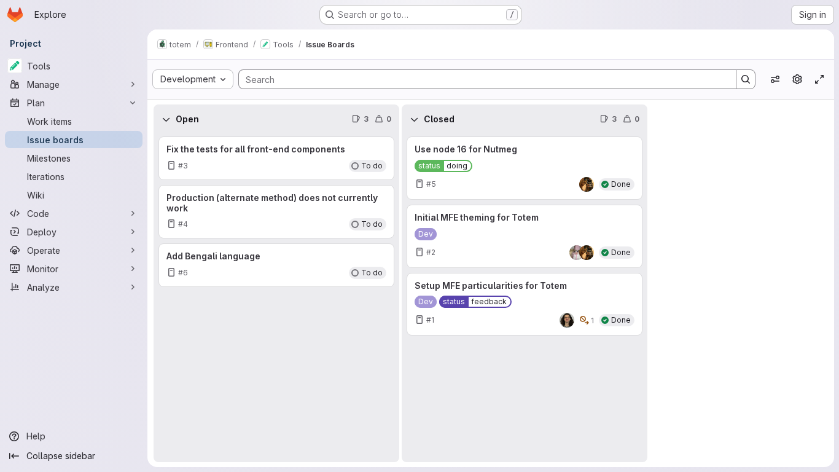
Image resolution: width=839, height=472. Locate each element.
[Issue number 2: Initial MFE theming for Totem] (524, 236)
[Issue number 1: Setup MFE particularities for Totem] (524, 304)
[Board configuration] (797, 79)
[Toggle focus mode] (819, 79)
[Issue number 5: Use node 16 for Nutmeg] (524, 168)
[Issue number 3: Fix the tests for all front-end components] (276, 158)
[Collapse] (165, 119)
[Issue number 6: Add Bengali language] (276, 265)
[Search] (745, 79)
